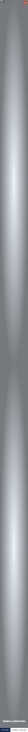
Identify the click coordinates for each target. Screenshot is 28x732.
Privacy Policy (22, 730)
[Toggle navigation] (25, 2)
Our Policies (15, 730)
